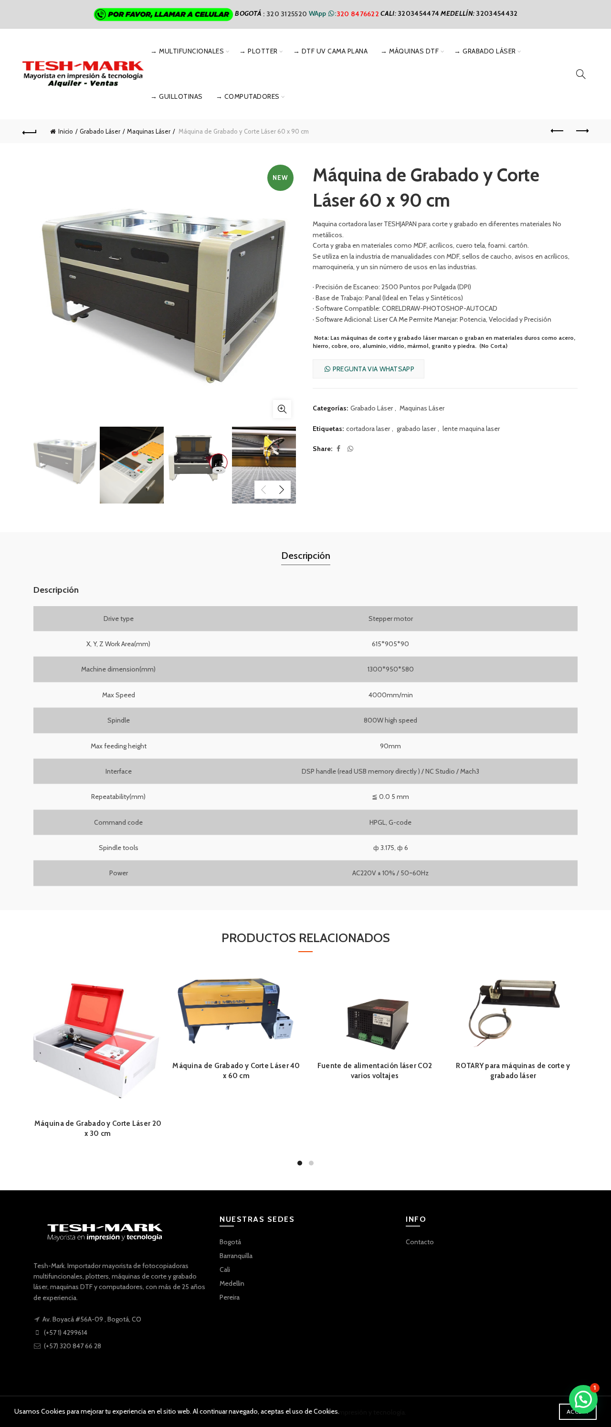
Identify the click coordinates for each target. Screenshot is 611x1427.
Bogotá (230, 1242)
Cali (225, 1269)
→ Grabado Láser (485, 51)
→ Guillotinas (176, 96)
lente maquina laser (471, 428)
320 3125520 (287, 13)
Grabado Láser (100, 131)
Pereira (230, 1297)
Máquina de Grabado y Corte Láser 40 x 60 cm (236, 1070)
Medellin (232, 1283)
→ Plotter (258, 51)
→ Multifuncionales (187, 51)
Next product (581, 131)
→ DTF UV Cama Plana (330, 51)
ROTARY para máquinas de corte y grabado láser (513, 1070)
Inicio (65, 131)
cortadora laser (368, 428)
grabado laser (416, 428)
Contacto (420, 1242)
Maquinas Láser (148, 131)
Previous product (557, 131)
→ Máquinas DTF (409, 51)
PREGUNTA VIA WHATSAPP (372, 369)
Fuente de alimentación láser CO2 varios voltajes (374, 1070)
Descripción (305, 555)
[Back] (30, 131)
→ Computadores (248, 96)
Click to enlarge (282, 409)
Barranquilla (236, 1255)
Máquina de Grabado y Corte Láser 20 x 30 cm (98, 1128)
